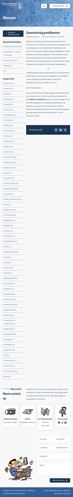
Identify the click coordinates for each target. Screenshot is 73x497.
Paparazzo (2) (9, 289)
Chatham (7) (8, 125)
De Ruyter (45, 37)
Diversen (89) (9, 152)
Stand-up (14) (9, 315)
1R (5, 71)
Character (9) (9, 120)
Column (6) (8, 136)
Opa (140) (7, 273)
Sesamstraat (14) (10, 310)
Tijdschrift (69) (9, 350)
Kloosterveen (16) (10, 241)
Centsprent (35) (9, 115)
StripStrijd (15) (9, 329)
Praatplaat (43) (9, 294)
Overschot (8, 66)
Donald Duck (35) (10, 157)
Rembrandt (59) (10, 299)
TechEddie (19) (9, 345)
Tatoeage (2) (8, 339)
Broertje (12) (8, 104)
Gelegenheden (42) (11, 189)
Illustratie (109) (9, 210)
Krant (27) (7, 247)
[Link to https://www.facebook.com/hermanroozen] (59, 422)
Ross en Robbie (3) (10, 305)
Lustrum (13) (8, 268)
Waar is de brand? (10, 60)
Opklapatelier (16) (10, 278)
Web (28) (7, 376)
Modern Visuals (19, 493)
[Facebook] (56, 130)
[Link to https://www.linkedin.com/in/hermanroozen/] (65, 422)
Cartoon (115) (9, 110)
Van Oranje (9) (9, 366)
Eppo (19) (7, 173)
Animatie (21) (9, 83)
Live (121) (7, 257)
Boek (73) (7, 94)
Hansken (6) (8, 194)
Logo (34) (7, 262)
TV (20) (7, 355)
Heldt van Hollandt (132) (13, 199)
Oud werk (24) (9, 284)
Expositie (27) (9, 178)
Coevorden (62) (9, 131)
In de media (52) (10, 215)
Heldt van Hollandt (57, 37)
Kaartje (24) (8, 231)
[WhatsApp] (65, 130)
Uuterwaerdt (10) (10, 360)
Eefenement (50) (10, 162)
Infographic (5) (9, 220)
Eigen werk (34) (10, 168)
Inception (53, 83)
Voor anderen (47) (10, 371)
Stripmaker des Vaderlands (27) (10, 322)
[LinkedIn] (60, 130)
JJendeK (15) (8, 225)
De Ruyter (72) (9, 141)
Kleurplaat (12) (9, 236)
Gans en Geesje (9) (11, 183)
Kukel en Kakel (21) (11, 252)
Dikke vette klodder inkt (13, 46)
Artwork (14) (8, 89)
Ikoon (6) (7, 204)
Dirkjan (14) (8, 146)
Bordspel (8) (8, 99)
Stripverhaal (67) (10, 334)
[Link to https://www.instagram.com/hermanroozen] (62, 422)
